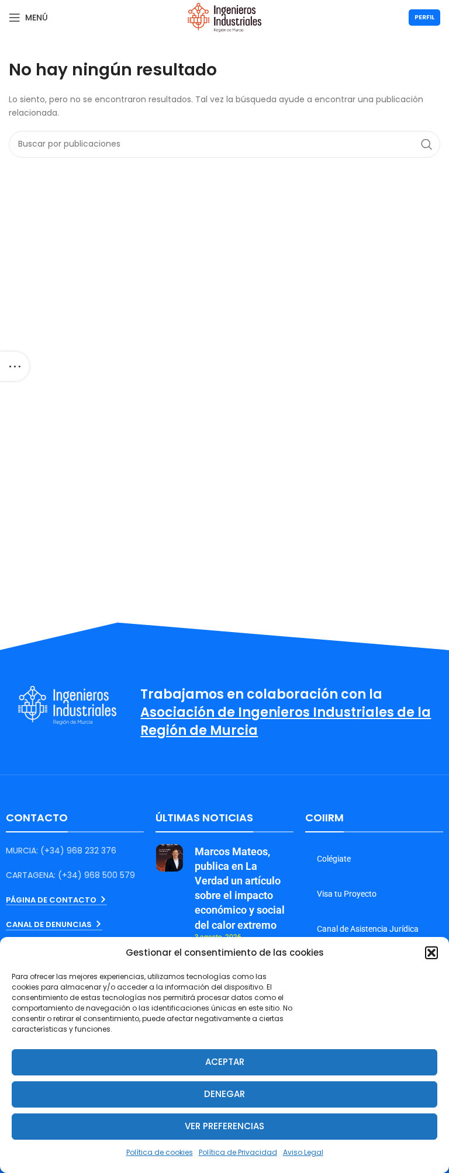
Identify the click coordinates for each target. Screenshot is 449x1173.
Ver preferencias (224, 1126)
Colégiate (334, 858)
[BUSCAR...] (426, 144)
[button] (431, 953)
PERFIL (424, 17)
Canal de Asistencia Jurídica (368, 928)
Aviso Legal (303, 1152)
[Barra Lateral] (14, 366)
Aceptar (224, 1062)
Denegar (224, 1094)
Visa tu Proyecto (347, 893)
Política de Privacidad (238, 1152)
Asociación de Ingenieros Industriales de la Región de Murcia (285, 721)
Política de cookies (159, 1152)
